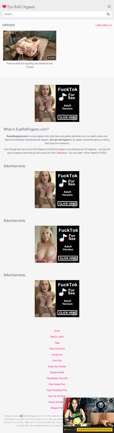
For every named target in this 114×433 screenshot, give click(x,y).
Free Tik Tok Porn (57, 396)
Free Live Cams (57, 348)
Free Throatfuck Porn (57, 390)
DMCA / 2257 (57, 336)
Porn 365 (57, 360)
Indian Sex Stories (57, 366)
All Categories (59, 152)
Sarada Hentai (57, 372)
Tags (57, 342)
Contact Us (57, 354)
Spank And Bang (57, 402)
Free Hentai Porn (57, 384)
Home (57, 330)
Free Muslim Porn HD (57, 378)
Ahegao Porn (57, 408)
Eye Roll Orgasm (20, 7)
